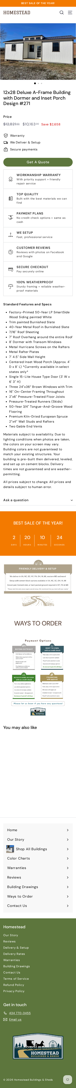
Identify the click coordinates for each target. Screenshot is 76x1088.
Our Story (10, 935)
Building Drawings (16, 966)
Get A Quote (38, 162)
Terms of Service (16, 979)
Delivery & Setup (16, 948)
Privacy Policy (14, 991)
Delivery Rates (14, 954)
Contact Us (11, 972)
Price (7, 117)
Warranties (11, 960)
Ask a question (16, 500)
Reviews (9, 941)
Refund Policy (13, 985)
